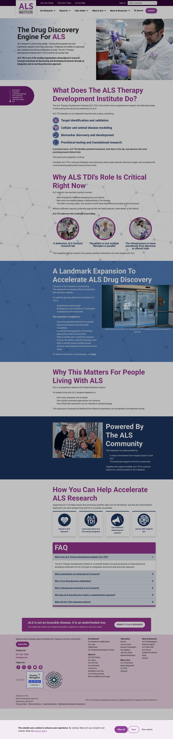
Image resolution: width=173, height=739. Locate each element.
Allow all (121, 729)
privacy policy (40, 731)
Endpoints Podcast (149, 653)
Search (139, 10)
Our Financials (93, 666)
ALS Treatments (126, 663)
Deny (134, 729)
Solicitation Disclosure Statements (71, 704)
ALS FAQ (123, 668)
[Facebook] (18, 667)
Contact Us (92, 668)
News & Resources (119, 10)
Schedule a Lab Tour (96, 671)
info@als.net (21, 657)
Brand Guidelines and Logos (99, 676)
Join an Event (125, 644)
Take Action (80, 10)
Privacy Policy (21, 704)
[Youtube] (35, 667)
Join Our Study (46, 3)
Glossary (123, 671)
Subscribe (22, 644)
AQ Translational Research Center (101, 650)
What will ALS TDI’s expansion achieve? (73, 602)
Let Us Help (80, 3)
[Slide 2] (137, 324)
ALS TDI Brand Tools (96, 674)
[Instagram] (29, 667)
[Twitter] (24, 667)
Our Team (92, 660)
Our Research (46, 10)
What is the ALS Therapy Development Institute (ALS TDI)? (81, 557)
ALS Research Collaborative (99, 642)
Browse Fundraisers (128, 647)
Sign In (122, 3)
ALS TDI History (94, 657)
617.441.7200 (22, 654)
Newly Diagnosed (127, 666)
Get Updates (125, 650)
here (94, 354)
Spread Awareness (127, 655)
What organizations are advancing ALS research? (77, 574)
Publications (93, 647)
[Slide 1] (133, 324)
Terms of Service (34, 704)
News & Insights (148, 644)
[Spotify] (40, 667)
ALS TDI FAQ (93, 663)
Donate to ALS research (130, 624)
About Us (63, 10)
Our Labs (91, 644)
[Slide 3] (142, 324)
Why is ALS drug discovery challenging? (73, 581)
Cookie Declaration (49, 704)
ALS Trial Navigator (149, 642)
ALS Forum (146, 650)
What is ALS (98, 10)
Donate (151, 11)
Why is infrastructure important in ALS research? (77, 588)
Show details (147, 729)
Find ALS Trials (64, 3)
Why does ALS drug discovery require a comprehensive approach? (85, 595)
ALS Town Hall (147, 647)
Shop (144, 655)
